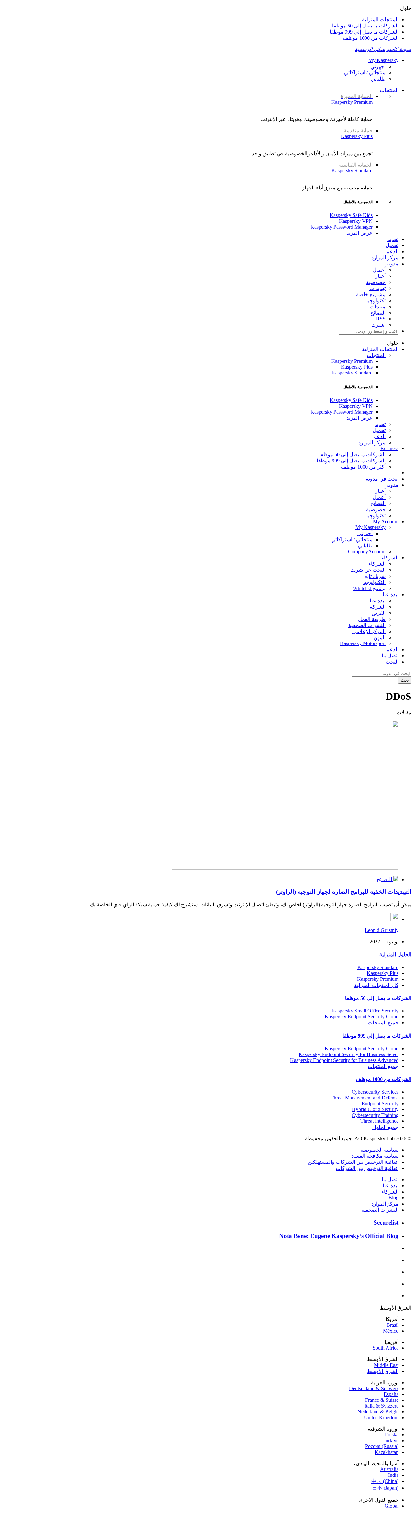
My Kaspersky (383, 60)
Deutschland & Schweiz (373, 1388)
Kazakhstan (386, 1452)
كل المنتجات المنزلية (376, 985)
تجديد (392, 239)
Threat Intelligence (379, 1121)
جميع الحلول (385, 1127)
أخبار (380, 276)
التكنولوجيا (374, 582)
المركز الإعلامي (369, 631)
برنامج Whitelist (369, 588)
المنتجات (389, 90)
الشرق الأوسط (382, 1371)
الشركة (378, 607)
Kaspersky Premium (352, 99)
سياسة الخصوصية (379, 1149)
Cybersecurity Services (375, 1092)
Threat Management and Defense (364, 1097)
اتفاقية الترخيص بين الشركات (367, 1168)
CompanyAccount (367, 551)
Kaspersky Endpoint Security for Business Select (348, 1054)
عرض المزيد (359, 233)
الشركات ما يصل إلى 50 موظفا (365, 25)
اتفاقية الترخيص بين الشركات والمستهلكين (353, 1162)
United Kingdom (381, 1417)
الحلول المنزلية (395, 954)
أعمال (379, 270)
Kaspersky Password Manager (341, 227)
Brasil (392, 1325)
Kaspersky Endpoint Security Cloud (361, 1016)
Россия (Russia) (381, 1446)
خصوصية (376, 282)
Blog (393, 1197)
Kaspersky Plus (357, 133)
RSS (381, 318)
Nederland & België (377, 1411)
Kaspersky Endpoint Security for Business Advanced (344, 1060)
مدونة (392, 263)
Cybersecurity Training (375, 1115)
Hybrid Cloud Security (375, 1109)
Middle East (386, 1365)
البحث (392, 662)
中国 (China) (384, 1481)
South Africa (385, 1348)
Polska (391, 1434)
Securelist (386, 1222)
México (390, 1331)
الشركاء (377, 564)
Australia (389, 1469)
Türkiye (390, 1440)
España (391, 1394)
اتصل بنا (390, 655)
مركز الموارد (384, 257)
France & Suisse (381, 1400)
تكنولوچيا (376, 300)
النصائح (378, 313)
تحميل (392, 245)
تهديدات (377, 288)
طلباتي (378, 78)
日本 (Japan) (385, 1488)
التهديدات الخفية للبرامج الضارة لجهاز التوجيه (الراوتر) (343, 891)
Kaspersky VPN (356, 221)
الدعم (392, 251)
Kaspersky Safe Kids (351, 215)
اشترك (378, 325)
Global (391, 1506)
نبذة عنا (378, 600)
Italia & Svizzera (381, 1406)
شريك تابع (375, 576)
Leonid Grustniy (381, 930)
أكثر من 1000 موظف (363, 467)
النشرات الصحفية (367, 625)
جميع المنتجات (383, 1022)
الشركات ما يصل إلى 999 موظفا (364, 32)
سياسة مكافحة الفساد (374, 1156)
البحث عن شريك (368, 570)
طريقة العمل (372, 619)
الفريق (379, 613)
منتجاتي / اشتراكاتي (365, 72)
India (393, 1475)
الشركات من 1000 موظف (370, 38)
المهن (380, 637)
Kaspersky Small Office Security (365, 1010)
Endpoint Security (380, 1103)
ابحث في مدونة (382, 478)
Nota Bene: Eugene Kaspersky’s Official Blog (338, 1235)
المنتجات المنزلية (380, 19)
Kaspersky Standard (352, 167)
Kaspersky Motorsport (363, 643)
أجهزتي (378, 66)
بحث (405, 680)
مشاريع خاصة (371, 294)
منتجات (378, 306)
